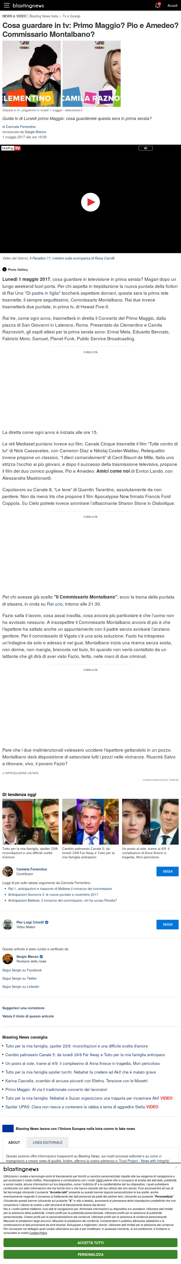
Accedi (172, 5)
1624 (99, 1180)
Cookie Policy (38, 1233)
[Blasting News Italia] (28, 5)
